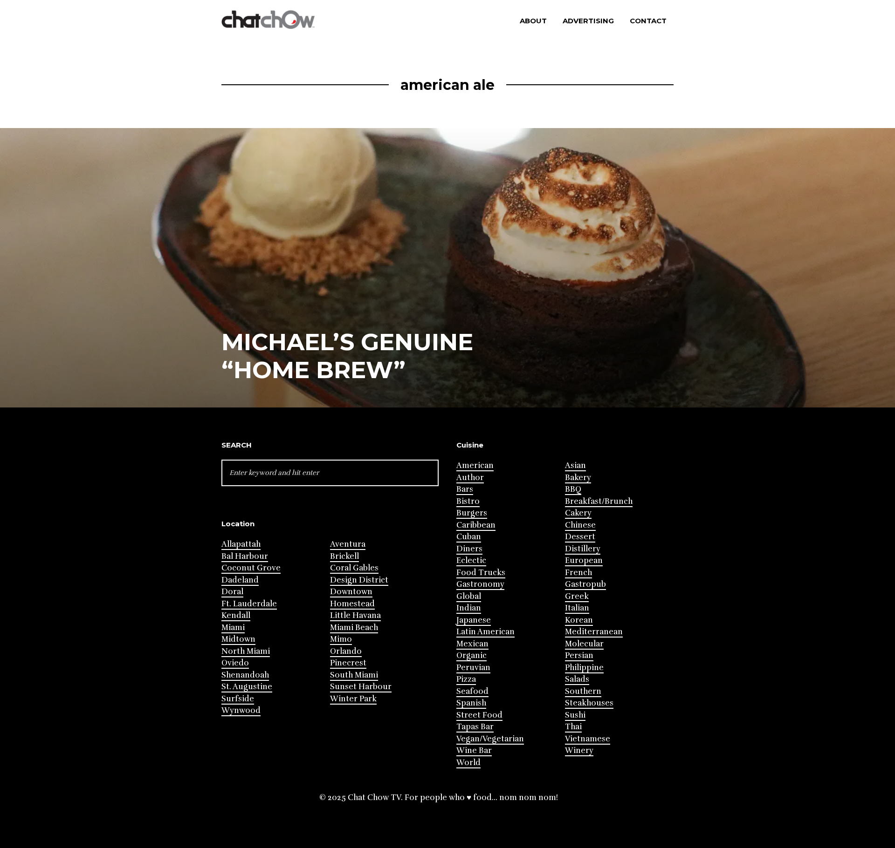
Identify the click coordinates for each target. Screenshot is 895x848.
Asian (575, 465)
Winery (579, 750)
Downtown (351, 592)
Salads (577, 679)
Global (468, 596)
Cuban (468, 537)
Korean (579, 620)
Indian (468, 608)
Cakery (578, 513)
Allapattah (241, 544)
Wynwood (241, 710)
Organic (471, 655)
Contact (648, 20)
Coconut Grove (251, 568)
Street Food (479, 715)
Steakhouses (589, 703)
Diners (469, 549)
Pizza (466, 679)
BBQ (573, 489)
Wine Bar (474, 750)
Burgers (471, 513)
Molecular (584, 644)
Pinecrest (348, 663)
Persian (579, 655)
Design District (359, 580)
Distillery (582, 549)
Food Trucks (480, 572)
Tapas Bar (475, 727)
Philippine (584, 667)
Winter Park (353, 699)
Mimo (341, 639)
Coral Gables (354, 568)
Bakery (578, 477)
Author (470, 477)
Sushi (575, 715)
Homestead (352, 604)
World (468, 762)
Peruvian (473, 667)
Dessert (580, 537)
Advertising (588, 20)
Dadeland (240, 580)
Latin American (485, 632)
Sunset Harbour (361, 687)
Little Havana (355, 615)
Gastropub (585, 584)
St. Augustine (246, 687)
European (584, 560)
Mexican (472, 644)
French (578, 572)
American (475, 465)
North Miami (245, 651)
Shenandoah (245, 675)
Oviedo (235, 663)
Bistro (468, 501)
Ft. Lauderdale (249, 604)
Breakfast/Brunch (599, 501)
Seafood (472, 691)
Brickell (344, 556)
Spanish (471, 703)
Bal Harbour (244, 556)
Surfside (237, 699)
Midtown (238, 639)
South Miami (354, 675)
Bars (464, 489)
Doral (232, 592)
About (533, 20)
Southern (583, 691)
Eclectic (471, 560)
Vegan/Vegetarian (490, 739)
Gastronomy (480, 584)
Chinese (580, 525)
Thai (573, 727)
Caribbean (476, 525)
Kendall (235, 615)
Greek (577, 596)
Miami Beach (354, 627)
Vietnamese (587, 739)
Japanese (473, 620)
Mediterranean (594, 632)
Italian (577, 608)
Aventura (347, 544)
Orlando (346, 651)
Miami (233, 627)
